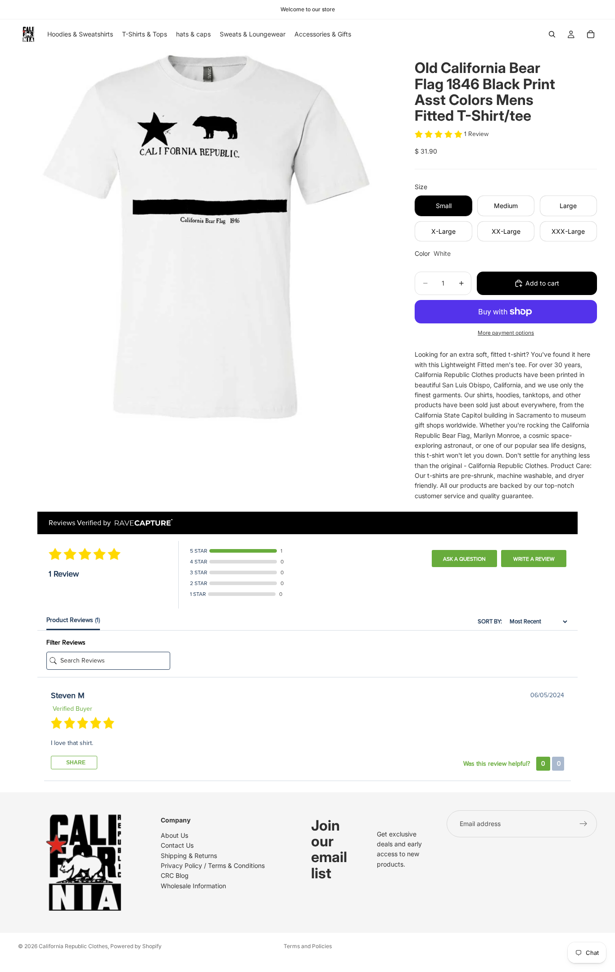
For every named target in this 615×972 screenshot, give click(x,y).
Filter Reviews (66, 642)
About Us (174, 835)
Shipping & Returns (189, 855)
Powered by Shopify (136, 946)
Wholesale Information (193, 886)
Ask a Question (464, 559)
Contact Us (177, 845)
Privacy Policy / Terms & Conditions (213, 865)
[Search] (552, 34)
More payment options (506, 333)
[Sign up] (583, 823)
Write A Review (534, 559)
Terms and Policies (308, 946)
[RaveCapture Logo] (141, 523)
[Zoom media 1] (205, 237)
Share (75, 762)
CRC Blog (175, 875)
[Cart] (591, 34)
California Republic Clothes (73, 946)
